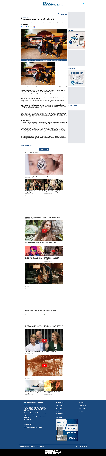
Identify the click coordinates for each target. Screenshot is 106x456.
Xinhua (78, 8)
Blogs (72, 8)
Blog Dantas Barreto (59, 413)
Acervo (82, 8)
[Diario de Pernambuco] (53, 4)
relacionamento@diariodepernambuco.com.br (33, 427)
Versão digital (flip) (82, 405)
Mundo (45, 8)
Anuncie (80, 410)
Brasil (41, 8)
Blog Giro (57, 411)
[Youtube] (80, 446)
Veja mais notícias (44, 149)
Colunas (66, 8)
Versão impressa (82, 406)
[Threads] (82, 446)
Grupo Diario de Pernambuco (27, 446)
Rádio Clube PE (58, 410)
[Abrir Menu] (27, 4)
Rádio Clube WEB (59, 408)
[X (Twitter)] (78, 446)
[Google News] (84, 446)
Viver (56, 8)
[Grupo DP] (53, 452)
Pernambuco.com (59, 405)
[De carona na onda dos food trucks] (21, 26)
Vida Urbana (51, 8)
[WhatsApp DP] (86, 446)
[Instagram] (76, 446)
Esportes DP (35, 8)
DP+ (60, 8)
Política (23, 8)
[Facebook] (75, 446)
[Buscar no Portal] (83, 4)
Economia (29, 8)
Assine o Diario (82, 408)
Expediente (81, 411)
